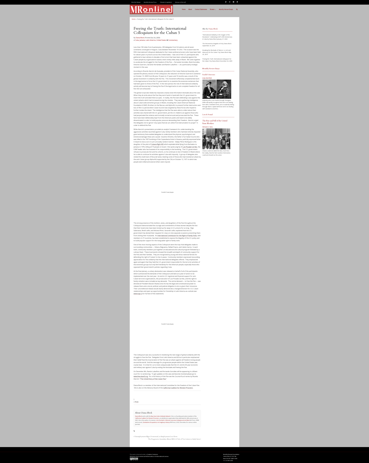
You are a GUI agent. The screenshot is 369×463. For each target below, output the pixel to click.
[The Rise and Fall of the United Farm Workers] (216, 138)
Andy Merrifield (207, 78)
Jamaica (142, 40)
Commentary (173, 40)
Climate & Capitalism (166, 2)
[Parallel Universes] (216, 89)
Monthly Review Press (150, 2)
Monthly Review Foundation (231, 454)
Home (184, 9)
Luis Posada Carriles (189, 147)
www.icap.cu (138, 294)
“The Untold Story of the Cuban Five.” (153, 379)
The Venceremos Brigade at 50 (212, 43)
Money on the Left (180, 2)
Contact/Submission (201, 9)
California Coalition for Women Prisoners (178, 388)
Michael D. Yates (207, 127)
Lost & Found (207, 114)
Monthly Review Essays (211, 68)
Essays (226, 9)
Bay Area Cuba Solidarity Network (161, 416)
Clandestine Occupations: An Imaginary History (156, 422)
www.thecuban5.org (141, 376)
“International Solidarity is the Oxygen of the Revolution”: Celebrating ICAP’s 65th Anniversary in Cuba (217, 37)
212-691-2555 (229, 460)
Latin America (151, 40)
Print (136, 402)
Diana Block (140, 38)
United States (161, 40)
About (190, 9)
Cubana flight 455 (157, 144)
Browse (212, 9)
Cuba (137, 40)
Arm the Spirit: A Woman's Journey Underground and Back (172, 420)
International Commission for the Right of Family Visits (177, 236)
